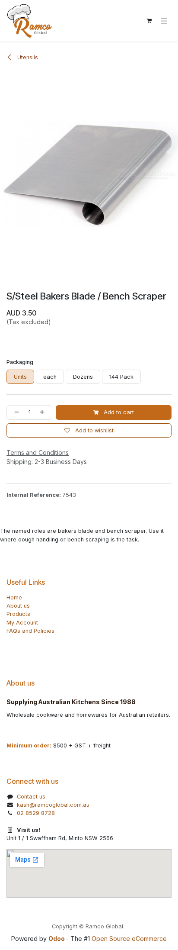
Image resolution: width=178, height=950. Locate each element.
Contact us (31, 796)
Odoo (57, 938)
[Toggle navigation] (164, 21)
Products (18, 614)
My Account (22, 622)
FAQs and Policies (30, 631)
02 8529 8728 (36, 813)
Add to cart (118, 412)
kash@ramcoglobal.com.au (53, 805)
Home (14, 597)
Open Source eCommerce (129, 938)
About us (18, 605)
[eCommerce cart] (149, 20)
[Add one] (44, 412)
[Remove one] (15, 412)
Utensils (27, 57)
